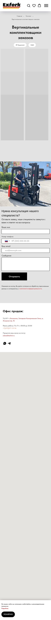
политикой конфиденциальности (30, 289)
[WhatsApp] (5, 343)
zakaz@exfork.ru (9, 336)
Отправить (14, 276)
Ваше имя (6, 227)
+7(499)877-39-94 (9, 328)
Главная (19, 16)
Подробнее (4, 608)
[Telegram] (9, 343)
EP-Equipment (20, 45)
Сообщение (6, 255)
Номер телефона (7, 237)
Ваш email (6, 246)
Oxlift (32, 45)
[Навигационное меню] (46, 5)
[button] (28, 5)
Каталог (28, 16)
